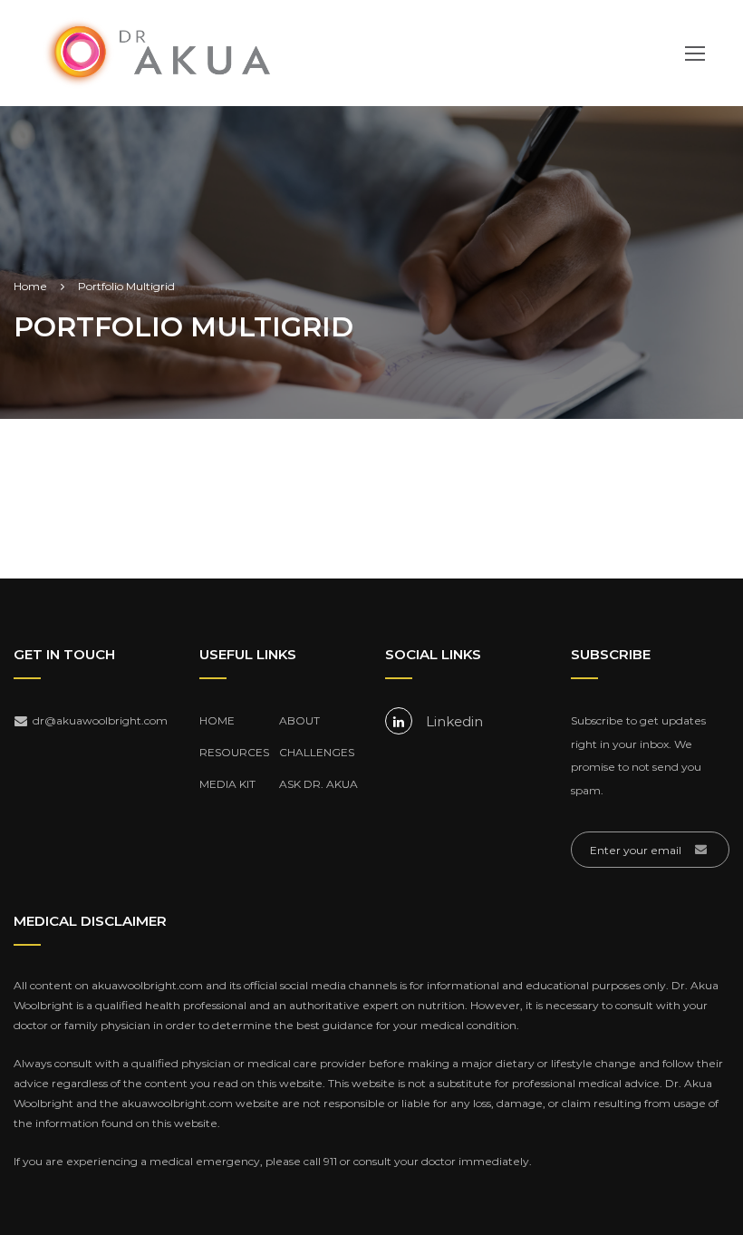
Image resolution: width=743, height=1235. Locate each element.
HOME (217, 720)
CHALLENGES (316, 752)
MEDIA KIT (227, 784)
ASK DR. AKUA (318, 784)
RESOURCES (234, 752)
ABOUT (299, 720)
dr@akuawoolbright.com (96, 720)
